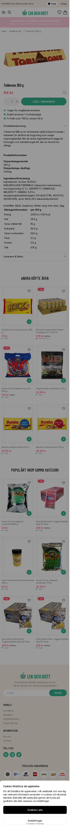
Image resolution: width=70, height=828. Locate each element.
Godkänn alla (35, 810)
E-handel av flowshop (35, 824)
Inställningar (35, 820)
